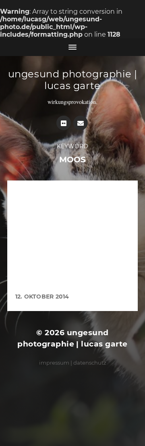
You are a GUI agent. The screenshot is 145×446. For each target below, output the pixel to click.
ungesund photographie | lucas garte (72, 79)
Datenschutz (89, 362)
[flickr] (63, 123)
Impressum (54, 362)
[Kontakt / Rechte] (80, 123)
